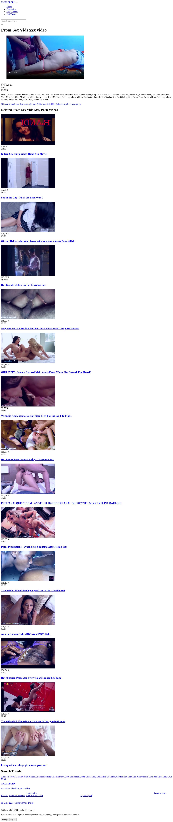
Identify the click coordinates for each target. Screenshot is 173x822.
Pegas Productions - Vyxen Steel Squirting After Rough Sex (34, 546)
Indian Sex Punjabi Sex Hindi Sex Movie (23, 153)
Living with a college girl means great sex (23, 765)
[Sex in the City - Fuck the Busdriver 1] (28, 187)
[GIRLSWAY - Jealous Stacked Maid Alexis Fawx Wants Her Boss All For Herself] (28, 362)
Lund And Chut (155, 777)
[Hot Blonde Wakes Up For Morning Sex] (28, 275)
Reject (12, 820)
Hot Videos (11, 14)
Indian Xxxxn (79, 777)
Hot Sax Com (126, 777)
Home (9, 7)
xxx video (5, 788)
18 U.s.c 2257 (7, 803)
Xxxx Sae (68, 777)
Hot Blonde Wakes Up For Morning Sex (23, 285)
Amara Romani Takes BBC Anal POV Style (25, 634)
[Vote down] (5, 83)
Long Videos (12, 11)
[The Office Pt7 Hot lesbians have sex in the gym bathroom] (28, 711)
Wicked (4, 795)
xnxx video (25, 788)
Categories (11, 9)
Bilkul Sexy (91, 777)
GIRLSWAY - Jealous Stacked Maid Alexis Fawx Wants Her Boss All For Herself (46, 372)
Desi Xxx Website (140, 777)
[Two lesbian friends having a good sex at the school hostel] (28, 580)
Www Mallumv (16, 777)
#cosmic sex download (18, 104)
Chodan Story (58, 777)
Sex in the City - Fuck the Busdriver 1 (22, 197)
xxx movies (31, 793)
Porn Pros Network (17, 795)
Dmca (30, 803)
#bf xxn (32, 104)
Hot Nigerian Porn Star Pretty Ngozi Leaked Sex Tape (31, 677)
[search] (2, 24)
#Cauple (4, 104)
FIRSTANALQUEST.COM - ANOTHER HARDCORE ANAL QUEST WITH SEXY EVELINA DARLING (61, 503)
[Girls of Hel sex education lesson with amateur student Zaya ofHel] (28, 231)
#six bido (51, 104)
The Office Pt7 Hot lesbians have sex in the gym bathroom (33, 721)
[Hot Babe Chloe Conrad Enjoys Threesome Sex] (28, 449)
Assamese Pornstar (43, 777)
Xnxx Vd (5, 777)
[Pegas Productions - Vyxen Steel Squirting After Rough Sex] (28, 537)
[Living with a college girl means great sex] (28, 755)
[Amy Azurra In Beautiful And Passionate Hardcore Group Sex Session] (28, 318)
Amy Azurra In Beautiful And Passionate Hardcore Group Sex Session (40, 328)
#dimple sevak (62, 104)
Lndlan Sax (101, 777)
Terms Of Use (21, 803)
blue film (15, 788)
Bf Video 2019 (113, 777)
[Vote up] (2, 83)
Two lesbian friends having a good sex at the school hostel (33, 590)
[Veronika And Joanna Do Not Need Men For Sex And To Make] (28, 406)
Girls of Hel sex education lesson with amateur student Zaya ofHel (37, 241)
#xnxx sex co (75, 104)
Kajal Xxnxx (29, 777)
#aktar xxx (41, 104)
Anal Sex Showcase (34, 795)
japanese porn (160, 793)
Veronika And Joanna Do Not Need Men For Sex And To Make (36, 415)
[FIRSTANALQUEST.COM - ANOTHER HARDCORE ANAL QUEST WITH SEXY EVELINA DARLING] (28, 493)
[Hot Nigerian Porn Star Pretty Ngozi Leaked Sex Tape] (28, 668)
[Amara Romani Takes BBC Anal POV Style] (28, 624)
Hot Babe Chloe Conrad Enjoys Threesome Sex (27, 459)
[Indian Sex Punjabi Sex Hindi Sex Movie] (28, 144)
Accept (5, 820)
